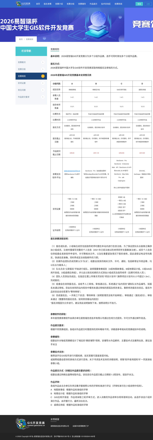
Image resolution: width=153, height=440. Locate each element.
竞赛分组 (70, 3)
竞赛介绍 (59, 3)
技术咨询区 (106, 3)
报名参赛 (47, 3)
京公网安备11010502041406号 (83, 436)
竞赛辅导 (82, 3)
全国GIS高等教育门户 (81, 426)
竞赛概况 (22, 62)
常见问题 (22, 90)
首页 (38, 3)
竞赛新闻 (118, 3)
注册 (148, 4)
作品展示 (93, 3)
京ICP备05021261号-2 (62, 436)
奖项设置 (22, 83)
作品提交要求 (23, 96)
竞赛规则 (22, 76)
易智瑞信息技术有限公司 (60, 426)
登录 (139, 4)
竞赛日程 (22, 69)
